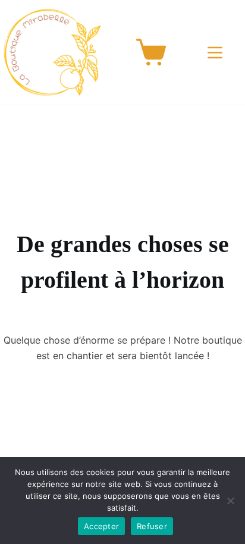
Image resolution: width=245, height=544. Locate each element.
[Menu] (217, 52)
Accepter (101, 526)
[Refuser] (230, 501)
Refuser (152, 526)
